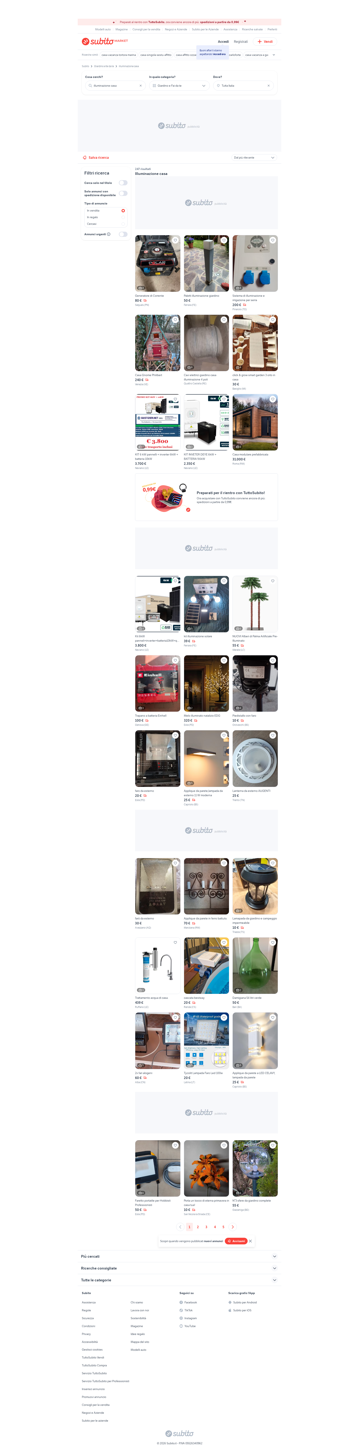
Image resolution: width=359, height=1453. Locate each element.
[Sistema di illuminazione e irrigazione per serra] (255, 273)
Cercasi (91, 224)
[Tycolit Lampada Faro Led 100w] (206, 1050)
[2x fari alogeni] (158, 1050)
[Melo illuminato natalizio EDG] (206, 691)
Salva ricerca (99, 157)
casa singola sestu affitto (155, 55)
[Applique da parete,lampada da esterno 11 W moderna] (206, 768)
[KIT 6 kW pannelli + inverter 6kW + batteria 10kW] (158, 432)
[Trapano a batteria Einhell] (158, 691)
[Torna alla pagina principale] (106, 41)
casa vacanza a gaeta (258, 55)
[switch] (123, 182)
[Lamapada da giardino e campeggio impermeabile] (255, 896)
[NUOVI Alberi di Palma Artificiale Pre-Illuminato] (255, 614)
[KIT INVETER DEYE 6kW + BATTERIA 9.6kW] (206, 432)
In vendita (93, 210)
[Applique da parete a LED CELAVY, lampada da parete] (255, 1050)
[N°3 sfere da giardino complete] (255, 1178)
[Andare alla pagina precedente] (180, 1227)
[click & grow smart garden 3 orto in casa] (255, 353)
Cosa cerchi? (94, 77)
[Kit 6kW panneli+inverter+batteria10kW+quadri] (158, 614)
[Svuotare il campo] (140, 85)
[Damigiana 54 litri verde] (255, 973)
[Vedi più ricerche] (273, 55)
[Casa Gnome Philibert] (158, 353)
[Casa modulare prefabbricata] (255, 432)
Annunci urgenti (95, 234)
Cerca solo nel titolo (98, 183)
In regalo (92, 217)
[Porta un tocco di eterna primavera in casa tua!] (206, 1178)
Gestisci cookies (92, 1349)
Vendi (268, 41)
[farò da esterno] (158, 896)
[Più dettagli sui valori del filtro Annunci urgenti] (109, 234)
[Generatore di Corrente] (158, 273)
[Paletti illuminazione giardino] (206, 273)
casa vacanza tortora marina (119, 55)
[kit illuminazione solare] (206, 614)
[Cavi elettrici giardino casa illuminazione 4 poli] (206, 353)
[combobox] (115, 85)
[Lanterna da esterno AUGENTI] (255, 768)
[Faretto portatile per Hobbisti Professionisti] (158, 1178)
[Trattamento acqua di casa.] (158, 973)
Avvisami (238, 1241)
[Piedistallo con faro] (255, 691)
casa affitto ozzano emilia (191, 55)
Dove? (217, 77)
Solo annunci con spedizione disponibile (100, 193)
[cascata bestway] (206, 973)
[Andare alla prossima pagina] (233, 1227)
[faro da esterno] (158, 768)
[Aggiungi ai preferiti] (175, 240)
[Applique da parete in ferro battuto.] (206, 896)
